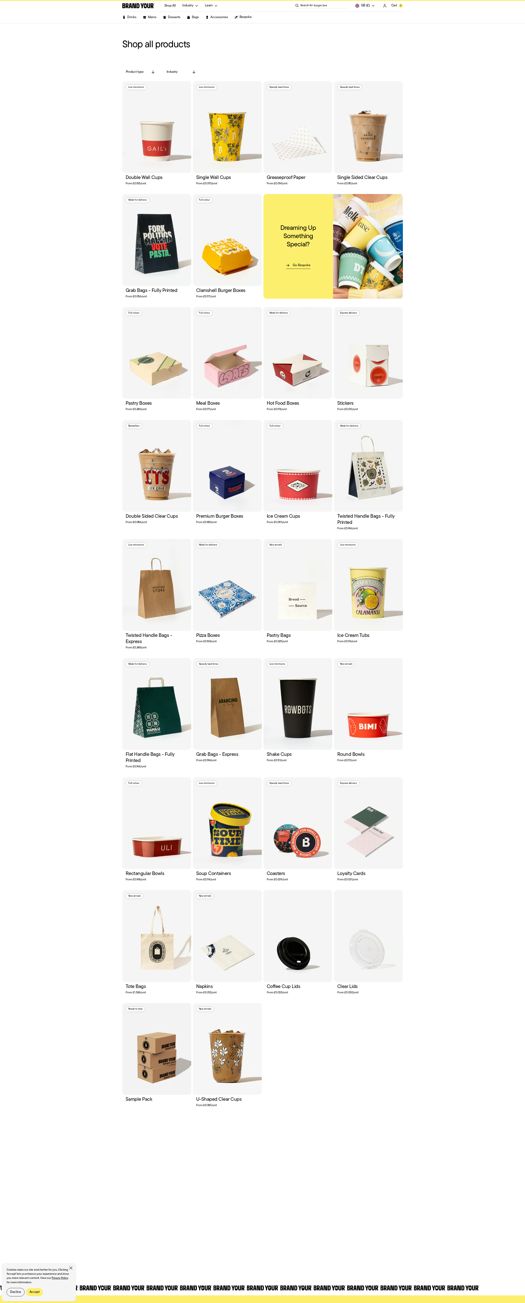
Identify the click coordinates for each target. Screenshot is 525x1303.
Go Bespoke (301, 265)
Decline (15, 1292)
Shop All (170, 5)
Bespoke (245, 17)
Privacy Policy (60, 1278)
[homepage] (138, 6)
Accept (34, 1292)
